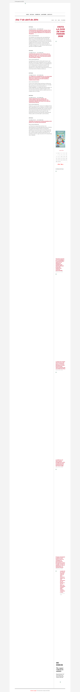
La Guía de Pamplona (35, 35)
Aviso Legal (33, 690)
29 (58, 161)
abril (59, 20)
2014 (56, 20)
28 (56, 161)
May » (62, 164)
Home (52, 20)
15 (58, 158)
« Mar (58, 164)
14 (56, 158)
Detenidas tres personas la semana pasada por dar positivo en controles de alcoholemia (40, 122)
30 (59, 161)
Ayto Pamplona (40, 52)
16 (59, 158)
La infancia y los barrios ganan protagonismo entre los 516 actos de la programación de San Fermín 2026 (60, 462)
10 (61, 156)
